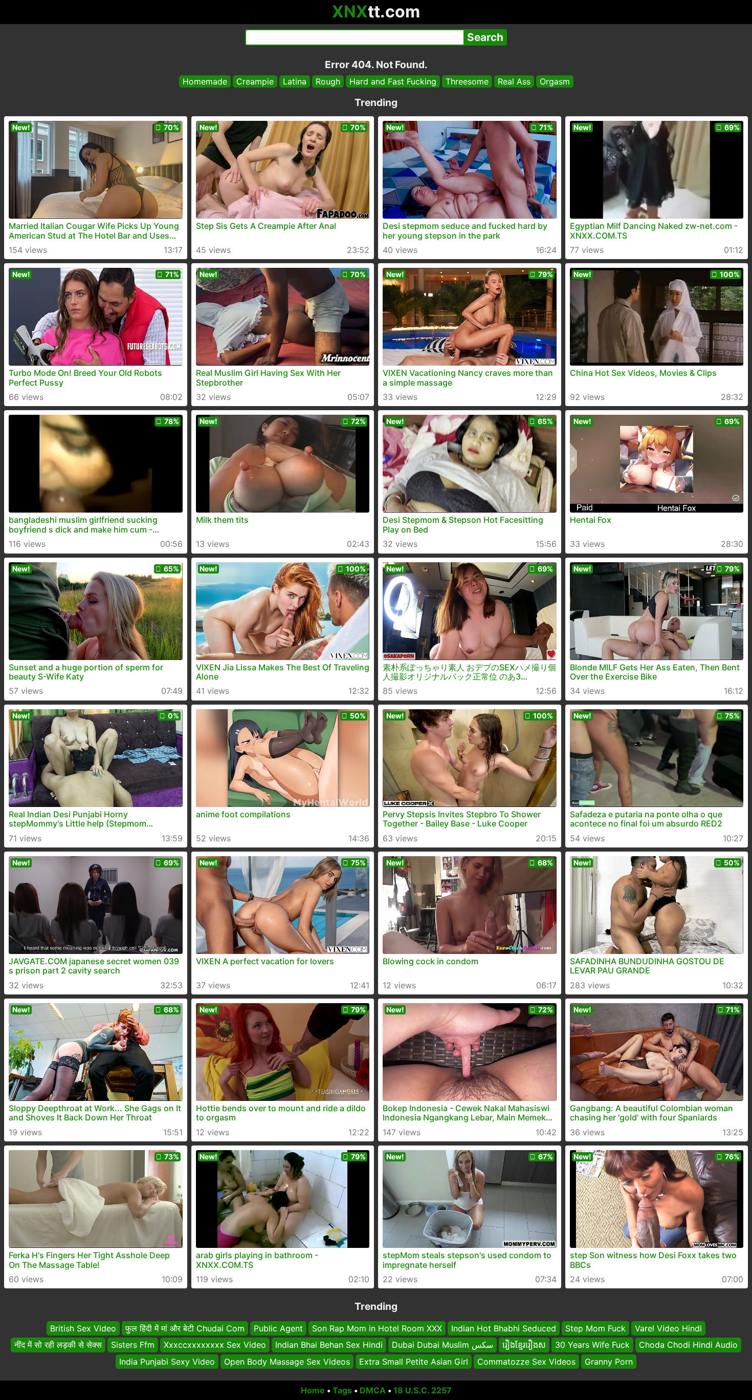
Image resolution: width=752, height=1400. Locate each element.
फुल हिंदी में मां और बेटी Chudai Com (185, 1328)
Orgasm (555, 81)
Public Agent (278, 1328)
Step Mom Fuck (595, 1328)
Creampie (255, 81)
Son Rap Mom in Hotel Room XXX (377, 1328)
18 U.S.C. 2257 (422, 1390)
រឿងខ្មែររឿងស (524, 1345)
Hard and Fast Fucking (392, 81)
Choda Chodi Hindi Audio (688, 1345)
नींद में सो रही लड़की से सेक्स (58, 1345)
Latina (294, 81)
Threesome (467, 81)
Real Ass (514, 81)
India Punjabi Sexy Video (167, 1361)
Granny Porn (609, 1361)
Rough (328, 81)
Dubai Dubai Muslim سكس (442, 1345)
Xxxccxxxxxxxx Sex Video (215, 1345)
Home (313, 1390)
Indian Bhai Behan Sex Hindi (329, 1345)
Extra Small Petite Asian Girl (413, 1361)
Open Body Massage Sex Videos (287, 1361)
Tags (342, 1390)
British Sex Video (83, 1328)
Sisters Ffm (132, 1345)
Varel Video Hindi (668, 1328)
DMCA (373, 1390)
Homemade (205, 81)
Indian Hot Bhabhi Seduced (503, 1328)
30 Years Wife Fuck (592, 1345)
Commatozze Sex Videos (526, 1361)
